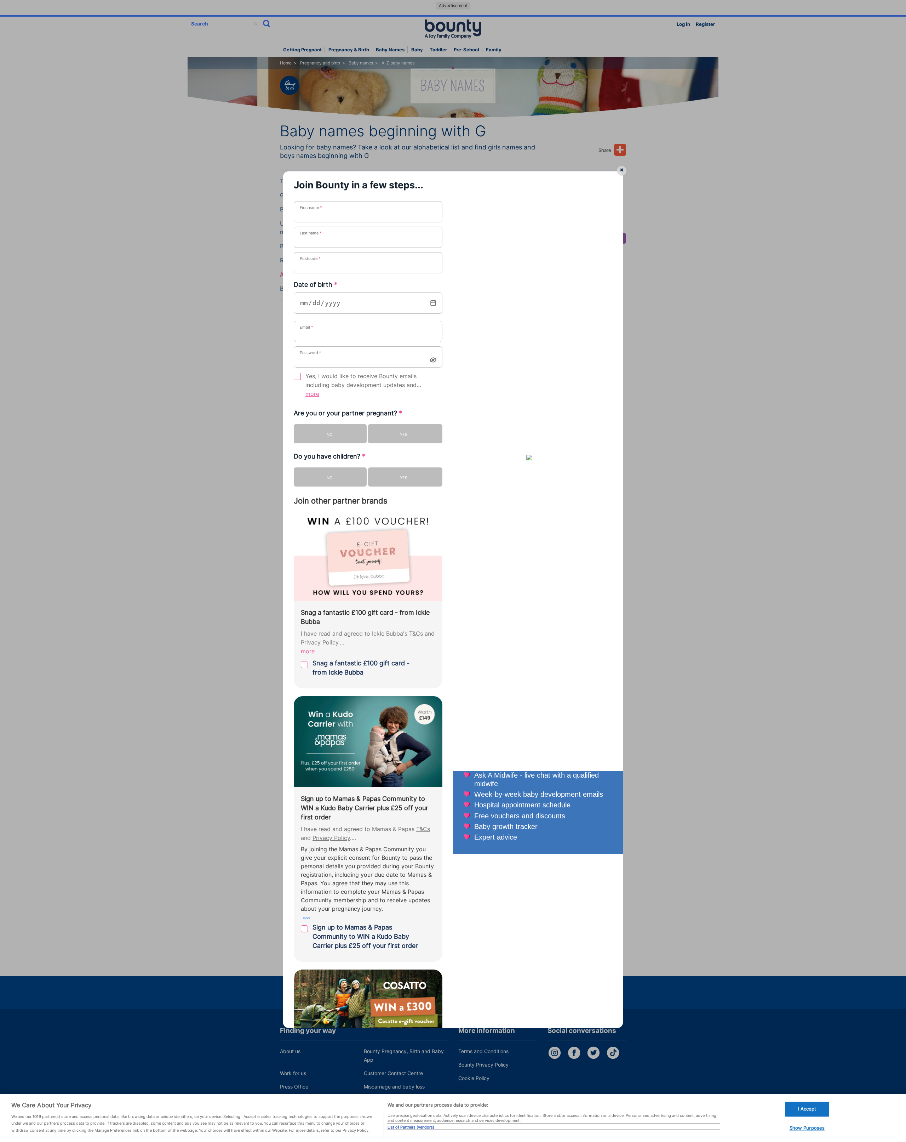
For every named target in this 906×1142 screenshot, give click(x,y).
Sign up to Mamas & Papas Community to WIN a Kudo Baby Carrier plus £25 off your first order (365, 936)
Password (310, 352)
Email (306, 327)
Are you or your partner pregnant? (348, 413)
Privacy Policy (319, 642)
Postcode (310, 258)
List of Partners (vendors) (411, 1126)
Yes (403, 434)
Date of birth (315, 284)
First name (311, 207)
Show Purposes (807, 1128)
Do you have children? (329, 456)
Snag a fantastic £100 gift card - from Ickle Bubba (360, 667)
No (329, 434)
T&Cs (416, 633)
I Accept (807, 1109)
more (312, 394)
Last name (311, 233)
